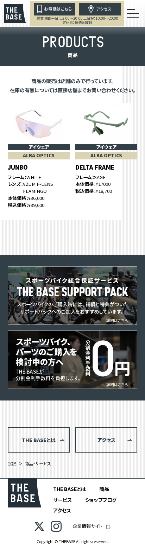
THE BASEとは (69, 488)
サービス (62, 499)
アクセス (62, 510)
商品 (104, 488)
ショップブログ (100, 499)
